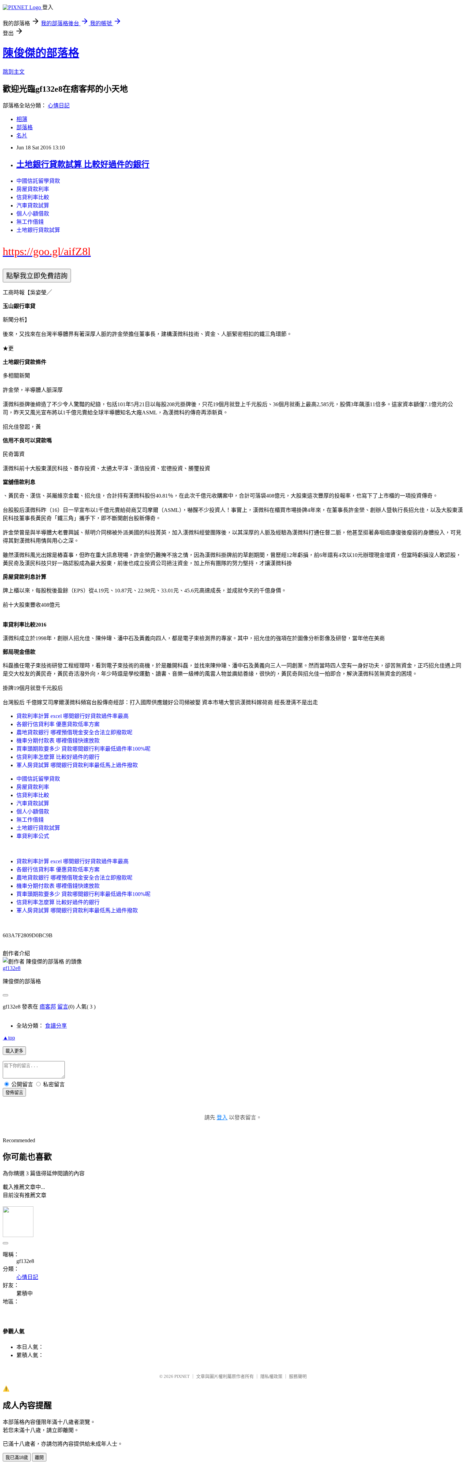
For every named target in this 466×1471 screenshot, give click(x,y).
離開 (39, 1457)
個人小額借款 (32, 214)
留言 (62, 1007)
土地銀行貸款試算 (38, 230)
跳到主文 (14, 72)
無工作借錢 (30, 222)
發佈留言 (14, 1092)
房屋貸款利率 (32, 189)
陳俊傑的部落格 (41, 53)
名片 (21, 135)
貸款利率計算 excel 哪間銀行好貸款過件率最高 (72, 716)
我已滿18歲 (16, 1457)
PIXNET (182, 1376)
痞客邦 (48, 1007)
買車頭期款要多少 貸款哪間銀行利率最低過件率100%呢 (83, 749)
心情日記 (59, 105)
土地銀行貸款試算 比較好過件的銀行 (82, 164)
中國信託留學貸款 (38, 181)
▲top (9, 1038)
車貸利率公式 (32, 836)
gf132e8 (11, 968)
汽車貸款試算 (32, 205)
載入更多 (14, 1051)
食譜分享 (56, 1026)
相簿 (21, 119)
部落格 (24, 127)
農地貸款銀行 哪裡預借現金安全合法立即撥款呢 (74, 732)
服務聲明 (298, 1376)
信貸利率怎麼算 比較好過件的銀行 (58, 757)
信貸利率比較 (32, 197)
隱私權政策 (271, 1376)
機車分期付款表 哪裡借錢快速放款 (58, 741)
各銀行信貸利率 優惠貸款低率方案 (58, 724)
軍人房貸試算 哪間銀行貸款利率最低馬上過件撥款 (77, 765)
